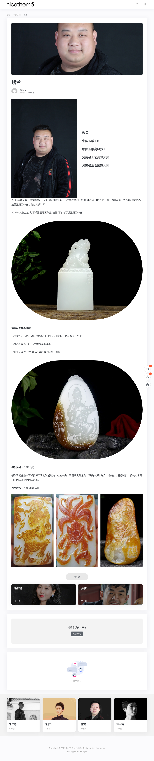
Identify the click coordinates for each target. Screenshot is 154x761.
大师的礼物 (76, 748)
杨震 (83, 724)
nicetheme (100, 748)
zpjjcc (23, 90)
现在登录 (77, 634)
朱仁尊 (13, 724)
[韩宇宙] (130, 709)
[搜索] (137, 4)
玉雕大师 (31, 93)
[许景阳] (59, 709)
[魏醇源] (43, 594)
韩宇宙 (120, 724)
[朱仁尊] (23, 709)
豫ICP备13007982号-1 (77, 751)
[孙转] (110, 594)
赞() (77, 576)
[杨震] (94, 709)
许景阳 (48, 724)
